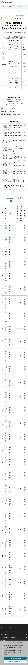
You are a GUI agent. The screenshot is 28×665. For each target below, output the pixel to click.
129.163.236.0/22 (6, 437)
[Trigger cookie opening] (2, 643)
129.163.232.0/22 (6, 423)
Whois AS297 (14, 121)
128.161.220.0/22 (6, 302)
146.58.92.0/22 (6, 596)
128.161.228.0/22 (6, 316)
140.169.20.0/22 (6, 475)
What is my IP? (20, 13)
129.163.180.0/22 (6, 396)
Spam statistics (7, 32)
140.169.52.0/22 (6, 488)
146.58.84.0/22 (6, 582)
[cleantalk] (7, 2)
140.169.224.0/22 (6, 543)
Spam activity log (20, 32)
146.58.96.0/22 (6, 610)
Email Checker (21, 6)
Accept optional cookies (15, 658)
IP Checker (4, 6)
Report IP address (21, 15)
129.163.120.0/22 (6, 341)
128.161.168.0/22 (6, 289)
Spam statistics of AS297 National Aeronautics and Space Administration (14, 38)
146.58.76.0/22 (6, 569)
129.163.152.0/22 (6, 382)
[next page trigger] (19, 201)
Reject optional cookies (15, 661)
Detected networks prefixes (14, 198)
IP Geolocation (12, 6)
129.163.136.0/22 (6, 369)
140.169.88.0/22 (6, 516)
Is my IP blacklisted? (21, 11)
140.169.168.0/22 (6, 529)
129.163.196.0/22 (6, 410)
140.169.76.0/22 (6, 502)
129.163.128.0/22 (6, 355)
